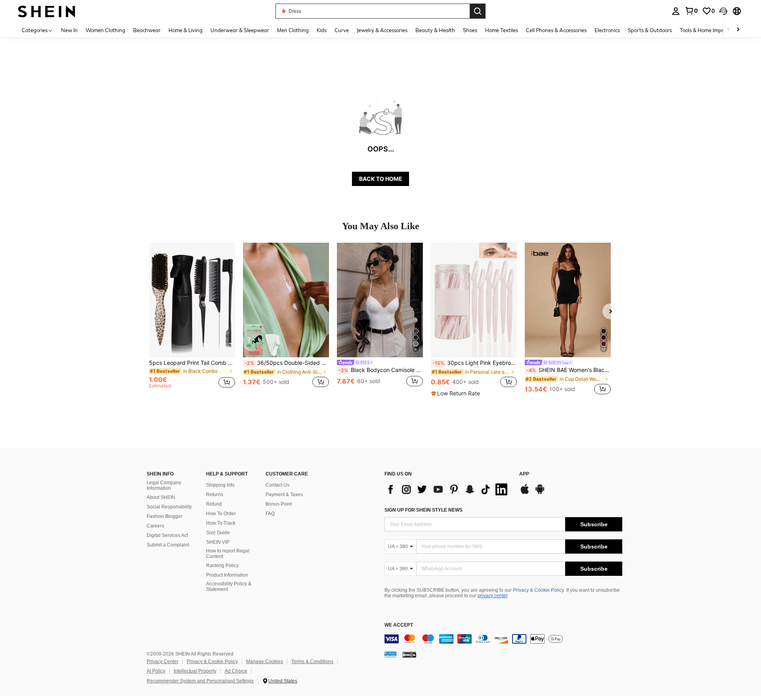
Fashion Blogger (164, 516)
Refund (214, 504)
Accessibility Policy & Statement (228, 586)
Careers (155, 526)
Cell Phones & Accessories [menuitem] (556, 30)
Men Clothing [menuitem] (293, 30)
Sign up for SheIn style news (423, 510)
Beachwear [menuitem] (147, 30)
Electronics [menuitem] (607, 30)
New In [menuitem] (69, 30)
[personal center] (676, 11)
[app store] (524, 493)
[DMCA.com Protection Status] (409, 654)
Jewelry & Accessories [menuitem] (382, 30)
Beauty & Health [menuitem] (435, 30)
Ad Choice (236, 671)
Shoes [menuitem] (470, 30)
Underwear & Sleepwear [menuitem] (239, 30)
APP (524, 474)
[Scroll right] (738, 30)
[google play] (539, 493)
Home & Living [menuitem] (185, 30)
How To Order (221, 513)
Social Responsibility (169, 507)
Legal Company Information (164, 485)
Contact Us (277, 485)
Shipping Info (220, 485)
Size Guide (218, 532)
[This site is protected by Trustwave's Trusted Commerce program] (390, 654)
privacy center (492, 595)
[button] (723, 11)
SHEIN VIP (217, 542)
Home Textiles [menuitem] (501, 30)
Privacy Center (162, 661)
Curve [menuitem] (342, 30)
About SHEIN (161, 497)
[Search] (478, 11)
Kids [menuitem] (322, 30)
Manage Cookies (264, 661)
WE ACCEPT (398, 625)
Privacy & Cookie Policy (538, 590)
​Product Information (227, 575)
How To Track (220, 523)
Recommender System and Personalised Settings (200, 681)
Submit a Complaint (168, 545)
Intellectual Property (195, 671)
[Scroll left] (728, 30)
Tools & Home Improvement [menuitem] (712, 30)
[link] (691, 10)
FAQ (270, 513)
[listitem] (192, 319)
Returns (214, 494)
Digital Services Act (167, 535)
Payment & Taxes (284, 494)
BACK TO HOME (380, 178)
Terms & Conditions (312, 661)
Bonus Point (279, 504)
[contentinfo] (503, 639)
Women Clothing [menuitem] (105, 30)
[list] (447, 489)
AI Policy (156, 671)
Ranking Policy (222, 565)
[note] (456, 393)
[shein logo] (46, 11)
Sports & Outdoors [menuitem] (650, 30)
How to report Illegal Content (227, 553)
